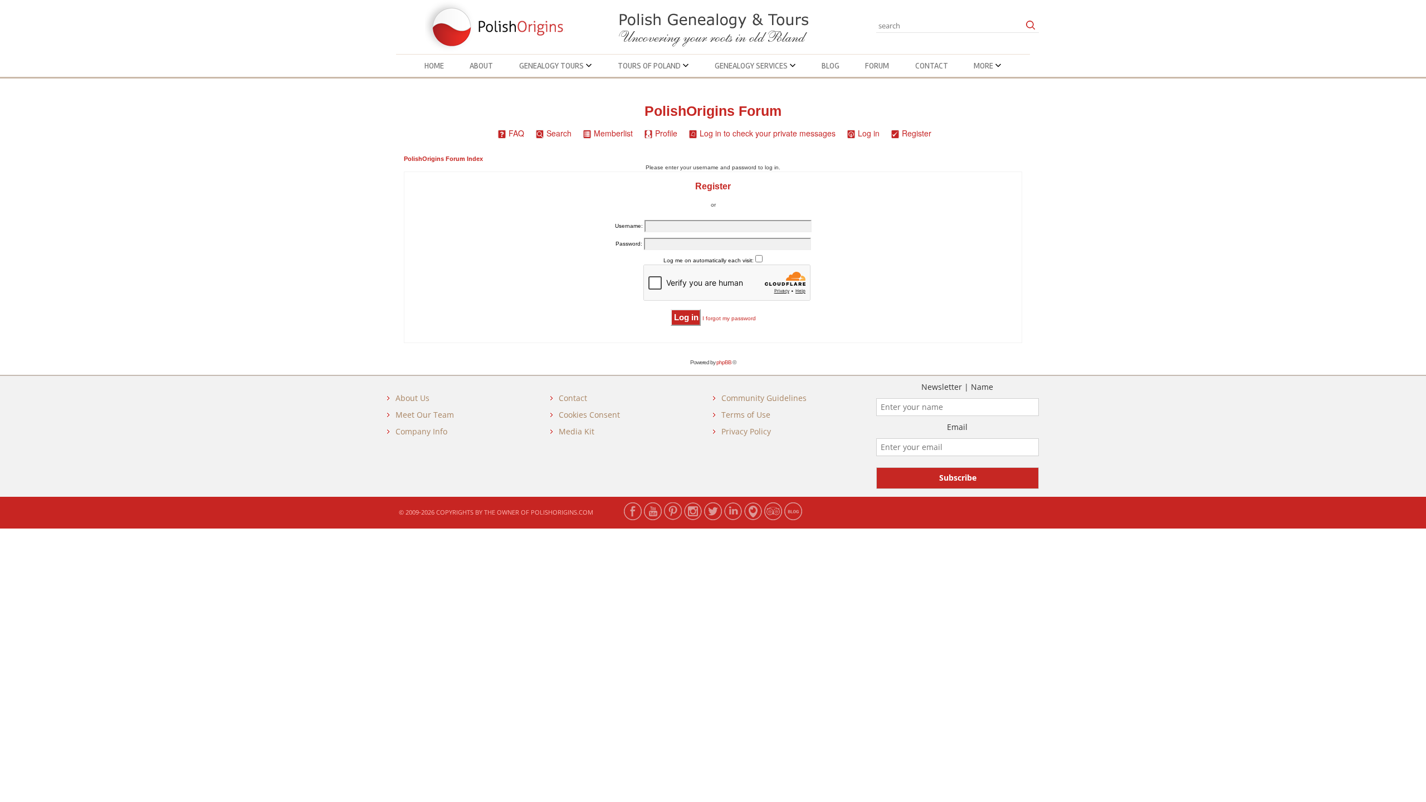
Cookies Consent (589, 414)
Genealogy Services (752, 66)
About (481, 66)
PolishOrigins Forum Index (443, 158)
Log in (869, 133)
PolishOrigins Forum (713, 111)
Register (916, 133)
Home (434, 66)
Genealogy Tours (552, 66)
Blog (830, 66)
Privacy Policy (746, 431)
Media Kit (576, 431)
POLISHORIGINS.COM (562, 512)
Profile (666, 133)
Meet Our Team (424, 414)
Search (559, 133)
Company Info (421, 431)
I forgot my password (729, 318)
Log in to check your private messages (768, 133)
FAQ (516, 133)
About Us (412, 398)
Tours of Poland (650, 66)
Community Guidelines (764, 398)
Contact (931, 66)
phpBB (723, 362)
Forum (877, 66)
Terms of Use (745, 414)
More (984, 66)
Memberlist (613, 133)
